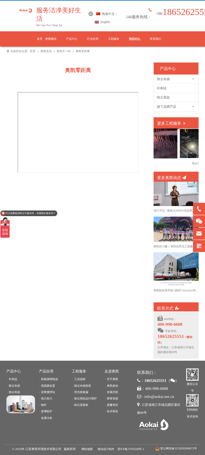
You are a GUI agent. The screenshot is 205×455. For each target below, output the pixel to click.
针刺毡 (162, 88)
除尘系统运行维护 (85, 398)
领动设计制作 (105, 449)
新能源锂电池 (49, 379)
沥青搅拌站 (48, 392)
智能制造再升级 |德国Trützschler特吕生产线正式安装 (176, 290)
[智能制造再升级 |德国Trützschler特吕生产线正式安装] (176, 284)
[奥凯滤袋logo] (153, 425)
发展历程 (112, 392)
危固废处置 (48, 385)
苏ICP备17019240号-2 (131, 449)
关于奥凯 (112, 379)
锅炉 (44, 404)
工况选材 (79, 379)
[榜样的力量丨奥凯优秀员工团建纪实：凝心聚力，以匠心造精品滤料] (176, 240)
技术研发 (112, 411)
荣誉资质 (112, 398)
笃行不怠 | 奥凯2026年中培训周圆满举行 (176, 210)
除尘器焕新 (81, 404)
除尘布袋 (163, 79)
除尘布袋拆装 (82, 385)
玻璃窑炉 (46, 411)
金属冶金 (46, 417)
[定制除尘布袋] (20, 404)
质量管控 (112, 404)
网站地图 (87, 449)
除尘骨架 (163, 97)
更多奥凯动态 (171, 177)
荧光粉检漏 (81, 392)
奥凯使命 (112, 385)
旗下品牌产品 (166, 106)
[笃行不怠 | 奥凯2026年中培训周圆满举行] (176, 205)
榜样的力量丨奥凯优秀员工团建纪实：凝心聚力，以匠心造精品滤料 (176, 246)
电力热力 (46, 398)
